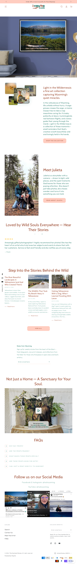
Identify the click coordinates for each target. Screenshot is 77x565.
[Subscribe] (49, 362)
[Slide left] (6, 1)
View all (38, 328)
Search (7, 529)
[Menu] (5, 7)
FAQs (6, 539)
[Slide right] (70, 1)
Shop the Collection (54, 140)
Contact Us (9, 532)
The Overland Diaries (15, 553)
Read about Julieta (54, 200)
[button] (61, 7)
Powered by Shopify (10, 555)
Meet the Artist (10, 535)
